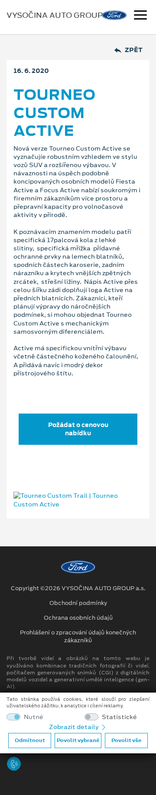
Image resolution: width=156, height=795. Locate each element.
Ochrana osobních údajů (78, 618)
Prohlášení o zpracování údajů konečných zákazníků (78, 636)
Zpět (134, 50)
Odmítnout (30, 740)
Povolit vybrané (78, 740)
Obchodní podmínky (78, 603)
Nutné (33, 717)
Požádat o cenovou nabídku (78, 428)
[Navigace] (140, 16)
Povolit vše (126, 740)
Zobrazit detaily (74, 727)
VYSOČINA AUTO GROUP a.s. (62, 15)
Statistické (119, 717)
